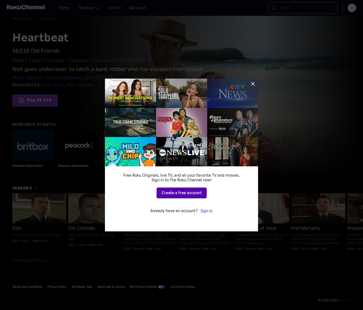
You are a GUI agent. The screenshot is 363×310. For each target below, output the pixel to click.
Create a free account (181, 193)
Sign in (207, 211)
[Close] (253, 84)
